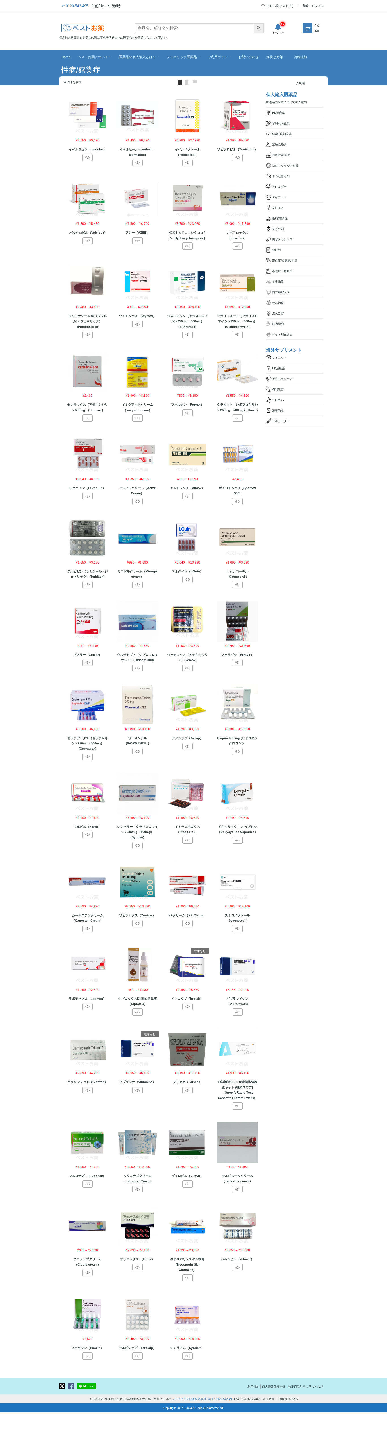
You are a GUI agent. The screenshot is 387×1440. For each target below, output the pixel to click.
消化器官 (278, 313)
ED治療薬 (278, 112)
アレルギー (279, 186)
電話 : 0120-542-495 (220, 1399)
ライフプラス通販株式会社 (189, 1399)
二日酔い (278, 400)
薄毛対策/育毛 (281, 155)
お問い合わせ (249, 56)
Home (65, 56)
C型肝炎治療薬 (282, 134)
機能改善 (278, 389)
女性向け (278, 207)
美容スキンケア (282, 239)
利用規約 (253, 1386)
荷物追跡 (300, 56)
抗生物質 (278, 281)
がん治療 (278, 302)
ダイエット (279, 197)
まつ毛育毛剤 (281, 176)
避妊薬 (276, 250)
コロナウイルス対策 (285, 165)
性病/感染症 (280, 218)
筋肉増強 (278, 323)
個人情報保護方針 (273, 1386)
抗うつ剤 (278, 229)
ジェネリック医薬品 (182, 56)
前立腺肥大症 (281, 292)
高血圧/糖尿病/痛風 (284, 260)
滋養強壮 (278, 410)
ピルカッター (281, 421)
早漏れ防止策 (281, 123)
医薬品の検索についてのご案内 (286, 102)
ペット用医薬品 (282, 334)
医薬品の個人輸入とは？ (137, 56)
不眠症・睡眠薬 (282, 271)
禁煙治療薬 (279, 144)
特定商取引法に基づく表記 (305, 1386)
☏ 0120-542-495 (74, 5)
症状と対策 (274, 56)
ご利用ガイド (218, 56)
